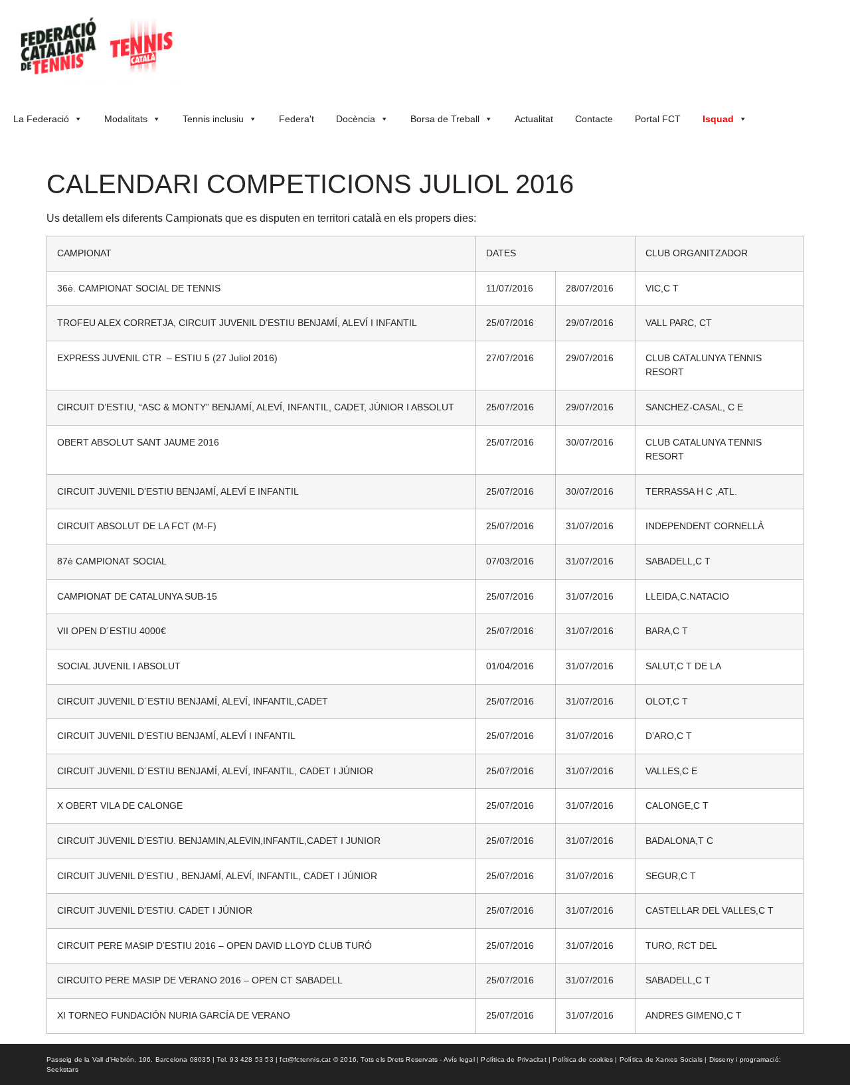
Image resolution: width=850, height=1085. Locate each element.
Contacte (594, 119)
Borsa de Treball (444, 119)
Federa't (296, 119)
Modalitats (125, 119)
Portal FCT (658, 119)
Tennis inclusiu (213, 119)
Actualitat (534, 119)
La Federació (41, 119)
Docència (355, 119)
